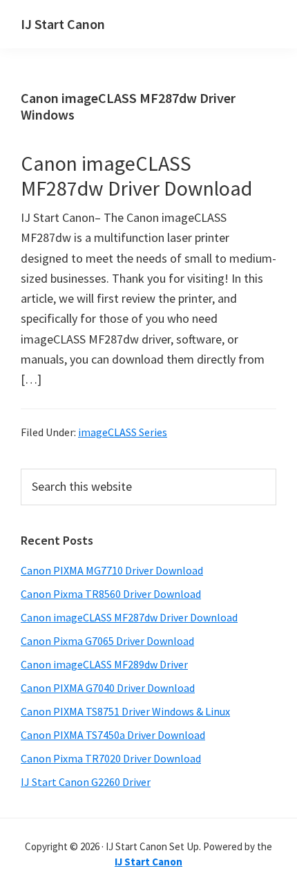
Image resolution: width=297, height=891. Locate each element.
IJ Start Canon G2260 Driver (86, 782)
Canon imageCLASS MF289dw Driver (104, 664)
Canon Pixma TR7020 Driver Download (111, 758)
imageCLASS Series (122, 432)
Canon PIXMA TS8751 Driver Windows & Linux (125, 711)
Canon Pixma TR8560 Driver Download (111, 594)
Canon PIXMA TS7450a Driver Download (113, 735)
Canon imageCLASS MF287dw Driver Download (136, 175)
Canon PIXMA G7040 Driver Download (108, 688)
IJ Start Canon (63, 23)
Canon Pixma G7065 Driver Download (107, 641)
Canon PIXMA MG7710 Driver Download (112, 570)
